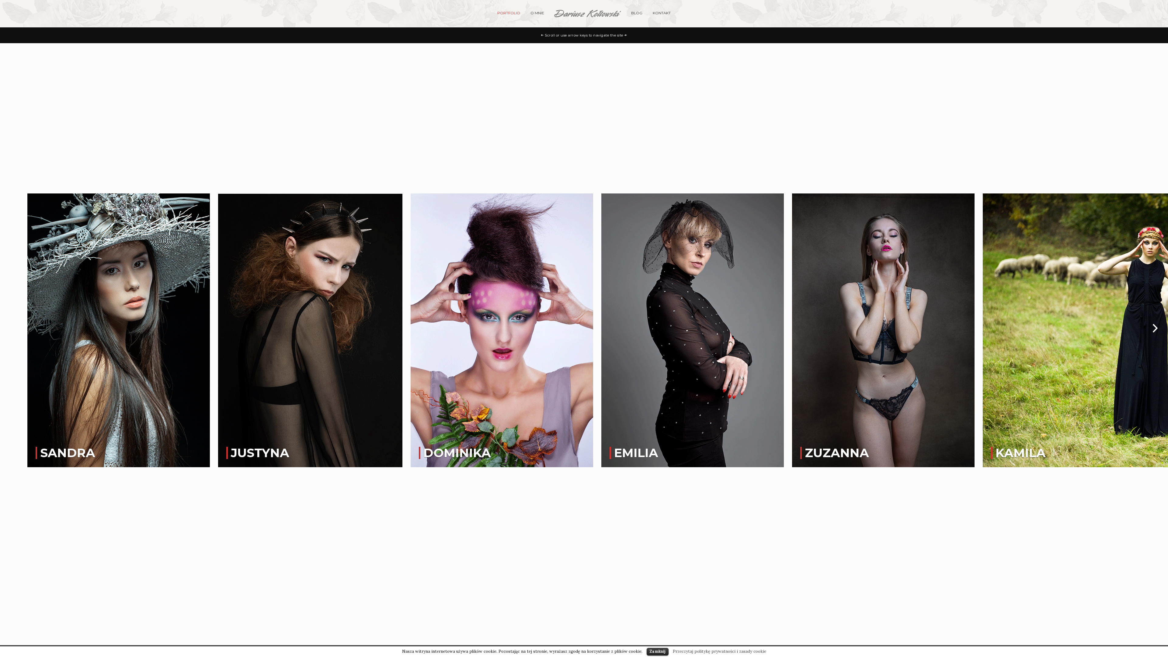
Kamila (1021, 452)
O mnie (537, 13)
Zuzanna (837, 452)
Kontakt (662, 13)
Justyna (260, 452)
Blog (636, 13)
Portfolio (508, 13)
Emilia (636, 452)
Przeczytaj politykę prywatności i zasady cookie (719, 651)
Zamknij (658, 651)
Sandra (67, 452)
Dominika (457, 452)
